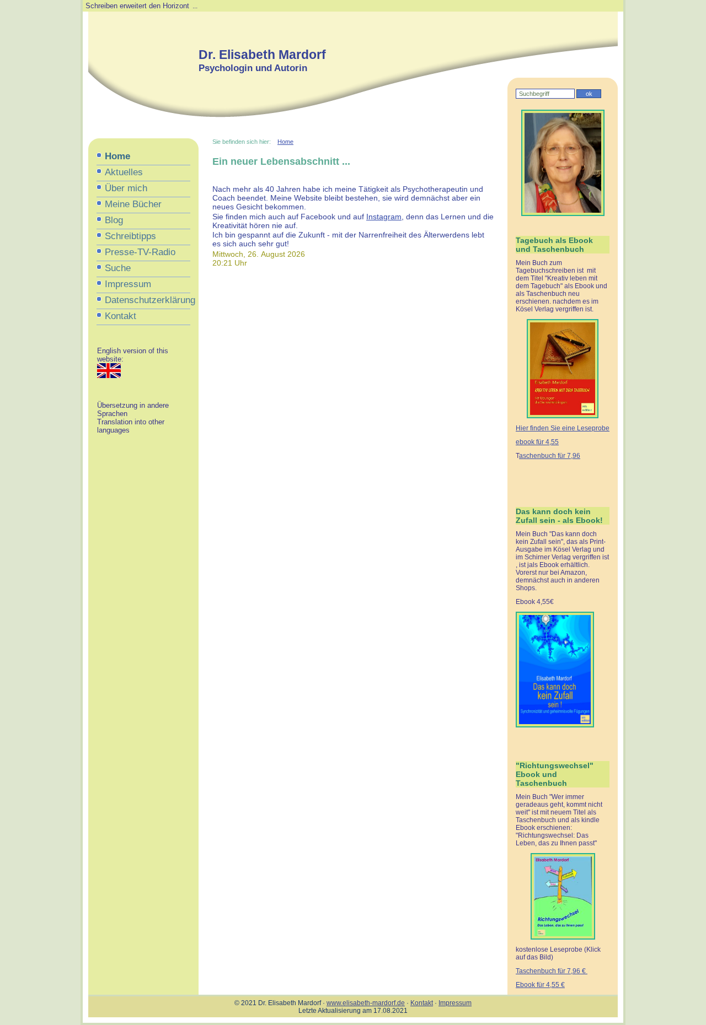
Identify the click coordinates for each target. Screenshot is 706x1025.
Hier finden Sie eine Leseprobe (562, 428)
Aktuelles (124, 172)
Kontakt (120, 316)
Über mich (126, 188)
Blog (114, 220)
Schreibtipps (130, 236)
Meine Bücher (133, 204)
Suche (118, 268)
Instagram (384, 216)
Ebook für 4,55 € (540, 985)
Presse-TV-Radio (140, 252)
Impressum (128, 284)
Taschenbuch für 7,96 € (551, 971)
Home (117, 156)
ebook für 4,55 (537, 442)
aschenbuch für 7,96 (549, 456)
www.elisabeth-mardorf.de (366, 1003)
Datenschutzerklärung (147, 300)
